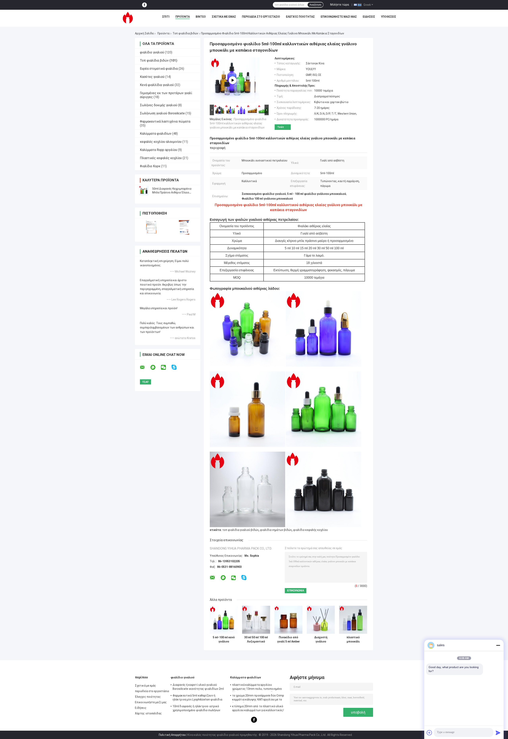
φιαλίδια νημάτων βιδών (276, 529)
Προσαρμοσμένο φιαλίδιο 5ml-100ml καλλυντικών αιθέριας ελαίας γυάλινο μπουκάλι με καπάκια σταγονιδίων (238, 123)
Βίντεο (201, 16)
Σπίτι (165, 16)
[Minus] (498, 645)
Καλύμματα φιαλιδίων (155, 133)
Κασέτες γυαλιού (152, 77)
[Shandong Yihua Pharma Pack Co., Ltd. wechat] (166, 367)
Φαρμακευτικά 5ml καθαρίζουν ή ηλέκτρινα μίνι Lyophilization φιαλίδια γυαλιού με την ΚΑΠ (197, 698)
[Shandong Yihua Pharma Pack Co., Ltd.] (128, 18)
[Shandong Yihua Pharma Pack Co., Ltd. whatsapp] (155, 367)
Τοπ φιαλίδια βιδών (185, 33)
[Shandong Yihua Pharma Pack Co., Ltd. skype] (176, 367)
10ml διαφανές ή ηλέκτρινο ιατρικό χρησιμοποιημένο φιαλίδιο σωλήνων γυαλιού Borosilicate (196, 709)
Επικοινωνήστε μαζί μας (339, 16)
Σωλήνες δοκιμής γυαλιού (158, 105)
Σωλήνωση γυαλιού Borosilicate (162, 113)
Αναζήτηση (315, 4)
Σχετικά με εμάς (224, 16)
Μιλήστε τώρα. (339, 4)
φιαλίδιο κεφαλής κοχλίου (310, 529)
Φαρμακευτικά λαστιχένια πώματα (165, 121)
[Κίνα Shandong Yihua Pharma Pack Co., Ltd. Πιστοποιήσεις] (151, 227)
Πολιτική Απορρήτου (172, 734)
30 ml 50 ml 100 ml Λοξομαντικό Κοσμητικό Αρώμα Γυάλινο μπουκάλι (256, 639)
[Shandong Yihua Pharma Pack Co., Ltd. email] (145, 367)
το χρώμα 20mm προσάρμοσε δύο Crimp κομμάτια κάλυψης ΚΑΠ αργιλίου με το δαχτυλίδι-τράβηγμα (258, 698)
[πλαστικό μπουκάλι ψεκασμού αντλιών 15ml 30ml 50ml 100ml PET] (353, 620)
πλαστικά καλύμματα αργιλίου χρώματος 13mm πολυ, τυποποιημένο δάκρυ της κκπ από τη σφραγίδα (257, 687)
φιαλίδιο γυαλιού (152, 52)
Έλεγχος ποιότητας (300, 16)
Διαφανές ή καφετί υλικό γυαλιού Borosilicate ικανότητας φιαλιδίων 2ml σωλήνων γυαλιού (198, 687)
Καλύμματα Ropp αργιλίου (158, 150)
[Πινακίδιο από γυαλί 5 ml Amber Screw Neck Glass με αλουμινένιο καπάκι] (288, 620)
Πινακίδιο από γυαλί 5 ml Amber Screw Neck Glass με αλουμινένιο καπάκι (288, 639)
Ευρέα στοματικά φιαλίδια (159, 69)
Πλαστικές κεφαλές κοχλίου (161, 158)
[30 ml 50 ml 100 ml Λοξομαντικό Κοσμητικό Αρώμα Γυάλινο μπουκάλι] (256, 620)
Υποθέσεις (388, 16)
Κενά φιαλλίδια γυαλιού (157, 85)
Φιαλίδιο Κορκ (150, 166)
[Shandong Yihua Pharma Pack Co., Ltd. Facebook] (144, 4)
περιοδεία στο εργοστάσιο (261, 16)
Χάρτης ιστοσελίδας (148, 713)
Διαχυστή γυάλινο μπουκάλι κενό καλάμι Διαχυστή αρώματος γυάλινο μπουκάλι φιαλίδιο (320, 639)
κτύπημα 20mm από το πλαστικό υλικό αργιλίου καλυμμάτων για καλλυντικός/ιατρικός (258, 709)
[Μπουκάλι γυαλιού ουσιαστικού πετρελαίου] (232, 80)
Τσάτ (280, 127)
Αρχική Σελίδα (144, 33)
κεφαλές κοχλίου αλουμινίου (161, 142)
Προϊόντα (182, 16)
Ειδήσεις (369, 16)
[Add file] (429, 732)
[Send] (498, 732)
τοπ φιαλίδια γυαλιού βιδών (240, 529)
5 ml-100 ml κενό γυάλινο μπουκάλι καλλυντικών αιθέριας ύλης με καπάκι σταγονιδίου (223, 639)
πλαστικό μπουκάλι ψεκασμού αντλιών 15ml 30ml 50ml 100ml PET (353, 639)
